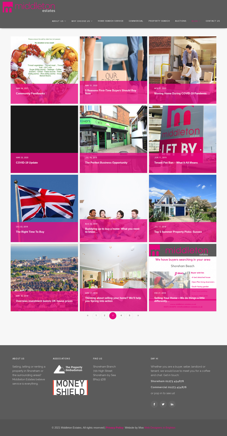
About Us (57, 21)
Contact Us (213, 21)
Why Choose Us (80, 21)
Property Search (159, 21)
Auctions (181, 21)
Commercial (136, 21)
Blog (195, 21)
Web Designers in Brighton (159, 427)
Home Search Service (110, 21)
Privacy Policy (114, 427)
